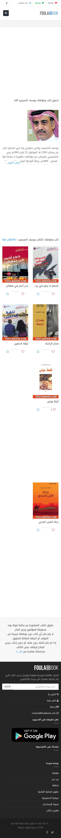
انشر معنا (52, 701)
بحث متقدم (23, 3)
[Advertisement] (30, 64)
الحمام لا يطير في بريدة (46, 286)
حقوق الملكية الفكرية (48, 792)
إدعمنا (53, 707)
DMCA (55, 786)
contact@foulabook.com (44, 713)
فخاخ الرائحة (51, 344)
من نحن (55, 779)
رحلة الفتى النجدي (48, 522)
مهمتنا (51, 3)
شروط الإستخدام (51, 804)
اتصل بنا (52, 695)
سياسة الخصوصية (50, 798)
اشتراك (7, 686)
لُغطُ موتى (52, 402)
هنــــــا (19, 651)
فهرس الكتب (52, 810)
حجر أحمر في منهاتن (17, 286)
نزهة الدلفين (21, 344)
